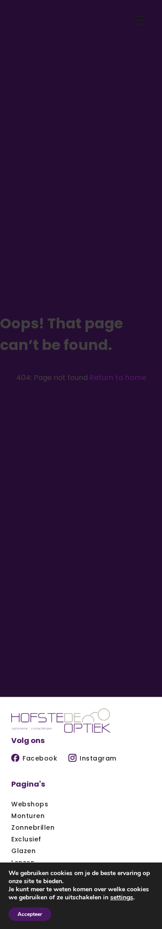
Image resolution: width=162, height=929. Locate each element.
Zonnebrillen (32, 827)
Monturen (28, 815)
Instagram (98, 758)
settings (121, 898)
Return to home (118, 377)
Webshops (29, 804)
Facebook (39, 758)
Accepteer (30, 914)
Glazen (23, 850)
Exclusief (26, 839)
